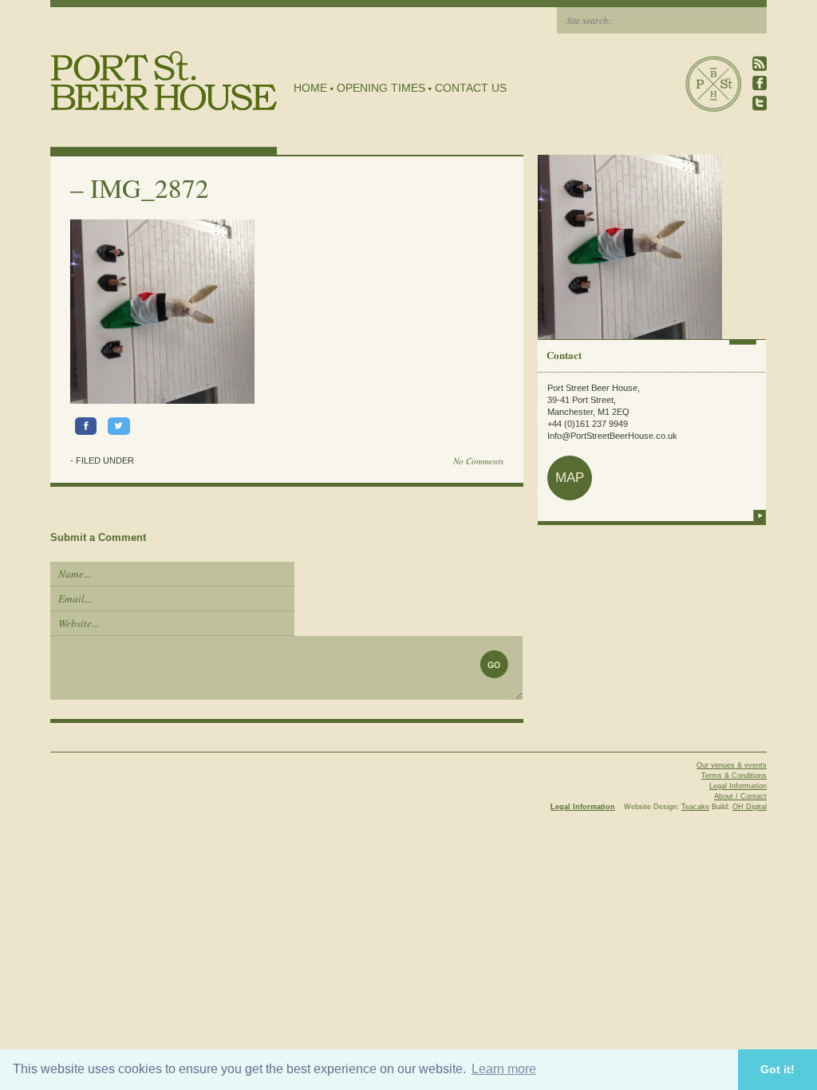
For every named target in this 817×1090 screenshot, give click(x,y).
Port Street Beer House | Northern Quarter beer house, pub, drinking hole (164, 81)
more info (759, 515)
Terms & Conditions (734, 776)
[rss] (759, 63)
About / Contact (740, 796)
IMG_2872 (149, 187)
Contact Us (471, 87)
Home (310, 87)
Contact (564, 354)
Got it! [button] (777, 1069)
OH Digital (749, 807)
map (569, 477)
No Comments (478, 461)
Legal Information (738, 786)
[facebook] (759, 83)
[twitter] (759, 103)
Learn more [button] (504, 1069)
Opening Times (381, 87)
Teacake (695, 807)
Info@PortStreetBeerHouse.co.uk (612, 435)
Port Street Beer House (713, 84)
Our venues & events (732, 765)
